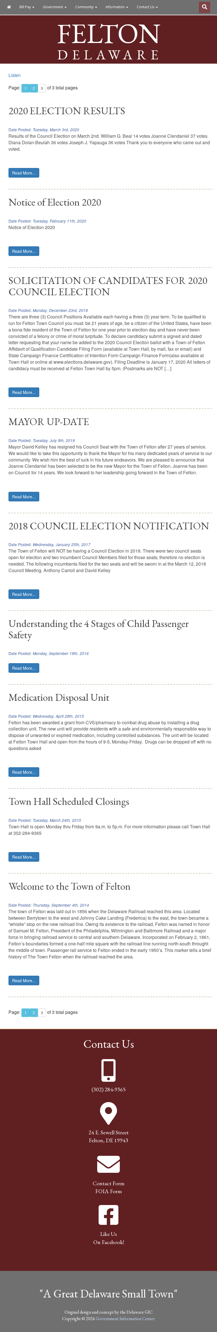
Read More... (24, 173)
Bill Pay (25, 7)
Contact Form (108, 1183)
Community (84, 7)
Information (115, 7)
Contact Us (146, 7)
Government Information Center (125, 1319)
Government (53, 7)
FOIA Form (108, 1191)
